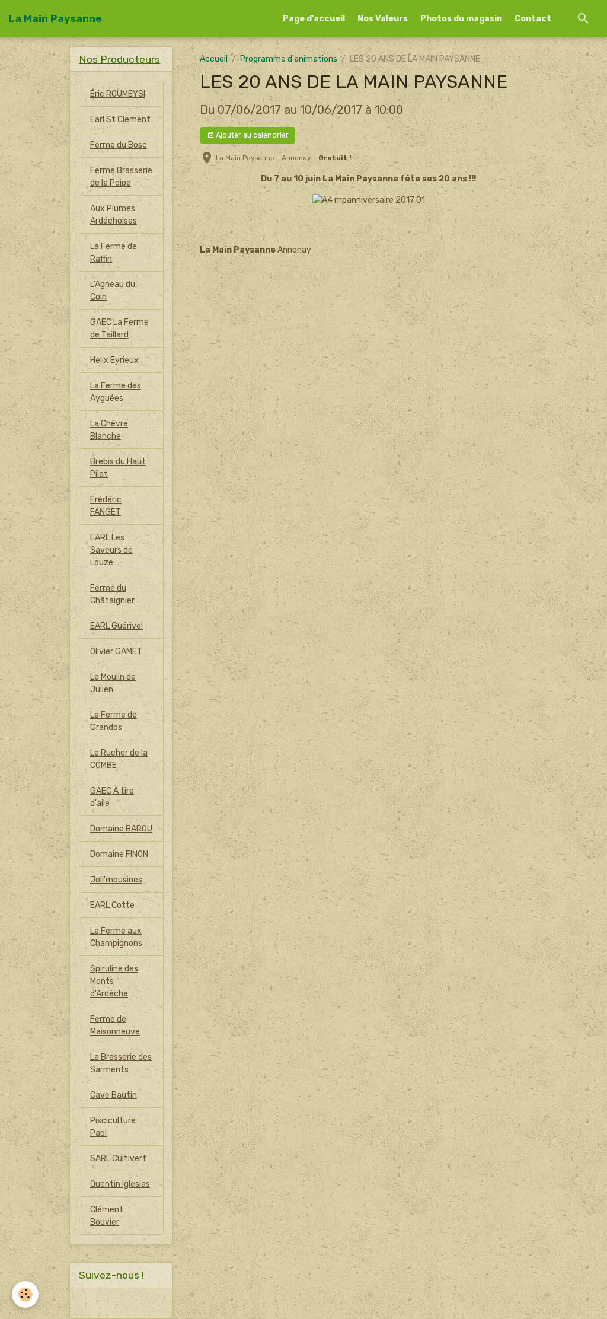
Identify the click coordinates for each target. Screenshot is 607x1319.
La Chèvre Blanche (109, 430)
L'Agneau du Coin (112, 290)
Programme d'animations (288, 59)
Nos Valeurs (382, 19)
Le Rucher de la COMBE (119, 759)
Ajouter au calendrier (251, 135)
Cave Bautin (113, 1095)
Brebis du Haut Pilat (118, 468)
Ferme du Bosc (118, 145)
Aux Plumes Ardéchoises (113, 214)
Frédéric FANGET (106, 506)
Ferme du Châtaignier (112, 594)
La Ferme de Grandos (113, 721)
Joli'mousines (116, 880)
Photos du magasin (461, 19)
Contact (533, 19)
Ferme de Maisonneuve (115, 1025)
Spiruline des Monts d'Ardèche (114, 981)
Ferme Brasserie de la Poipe (121, 176)
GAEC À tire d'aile (112, 797)
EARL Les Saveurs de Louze (111, 550)
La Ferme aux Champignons (116, 937)
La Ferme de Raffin (113, 252)
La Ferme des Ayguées (115, 392)
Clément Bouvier (106, 1216)
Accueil (214, 59)
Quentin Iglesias (120, 1184)
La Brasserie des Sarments (121, 1063)
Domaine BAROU (121, 829)
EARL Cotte (112, 905)
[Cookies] (25, 1294)
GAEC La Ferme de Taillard (119, 328)
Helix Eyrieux (114, 360)
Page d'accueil (314, 19)
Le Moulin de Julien (113, 683)
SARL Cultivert (118, 1159)
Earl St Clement (120, 119)
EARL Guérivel (116, 626)
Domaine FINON (119, 854)
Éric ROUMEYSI (117, 94)
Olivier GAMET (116, 651)
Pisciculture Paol (113, 1127)
